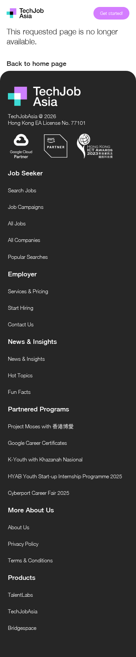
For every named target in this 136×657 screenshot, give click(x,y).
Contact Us (21, 324)
